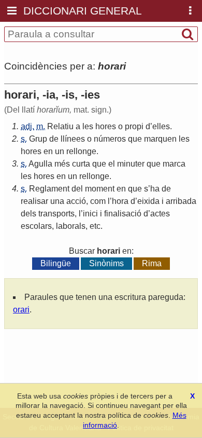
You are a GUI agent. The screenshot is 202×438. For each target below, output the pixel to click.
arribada (181, 201)
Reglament (49, 188)
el (111, 163)
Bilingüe (55, 263)
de (54, 138)
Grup (38, 138)
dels (28, 213)
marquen (160, 138)
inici (90, 213)
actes (160, 213)
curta (81, 163)
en (48, 151)
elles (161, 126)
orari (21, 309)
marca (174, 163)
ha (155, 188)
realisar (34, 201)
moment (99, 188)
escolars (36, 226)
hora (120, 201)
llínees (73, 138)
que (135, 138)
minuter (131, 163)
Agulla (40, 163)
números (110, 138)
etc (95, 226)
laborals (70, 226)
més (62, 163)
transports (56, 213)
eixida (148, 201)
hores (105, 126)
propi (134, 126)
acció (76, 201)
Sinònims (106, 263)
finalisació (122, 213)
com (98, 201)
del (77, 188)
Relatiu (60, 126)
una (57, 201)
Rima (152, 263)
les (87, 126)
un (59, 151)
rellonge (81, 151)
